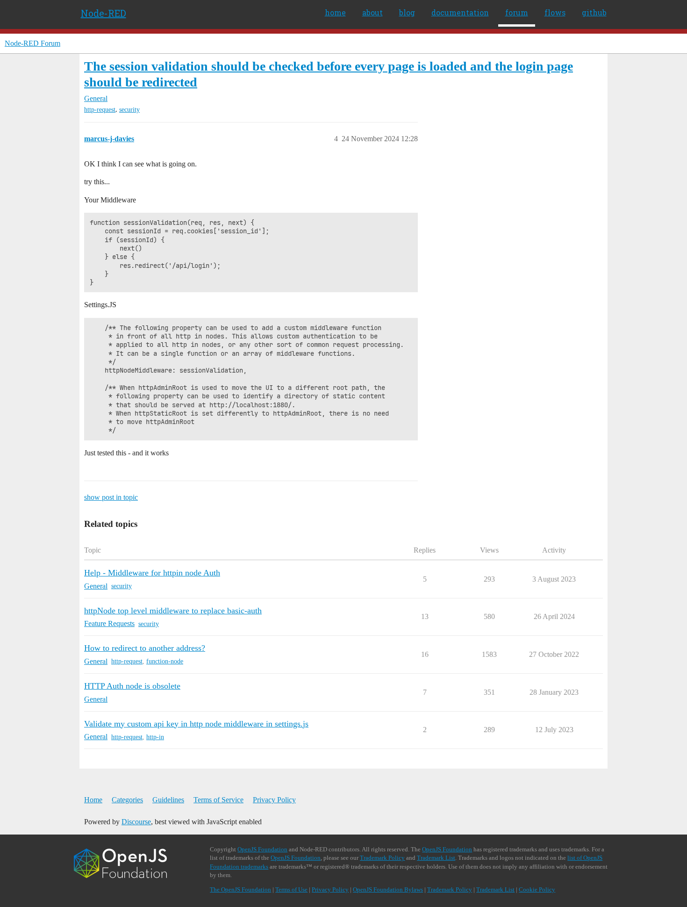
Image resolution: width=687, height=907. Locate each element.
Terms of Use (291, 889)
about (372, 12)
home (335, 12)
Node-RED (103, 13)
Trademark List (436, 857)
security (129, 109)
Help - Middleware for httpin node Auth (152, 572)
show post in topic (111, 497)
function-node (164, 661)
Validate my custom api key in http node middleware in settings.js (196, 723)
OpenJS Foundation (262, 849)
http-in (155, 737)
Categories (127, 800)
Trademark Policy (382, 857)
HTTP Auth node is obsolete (132, 686)
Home (93, 800)
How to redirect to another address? (144, 648)
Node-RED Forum (32, 43)
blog (407, 12)
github (594, 12)
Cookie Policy (537, 889)
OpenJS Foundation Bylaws (388, 889)
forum (516, 12)
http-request (99, 109)
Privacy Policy (274, 800)
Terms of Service (218, 800)
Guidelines (168, 800)
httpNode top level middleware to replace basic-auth (173, 610)
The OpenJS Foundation (240, 889)
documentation (460, 12)
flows (554, 12)
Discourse (136, 822)
